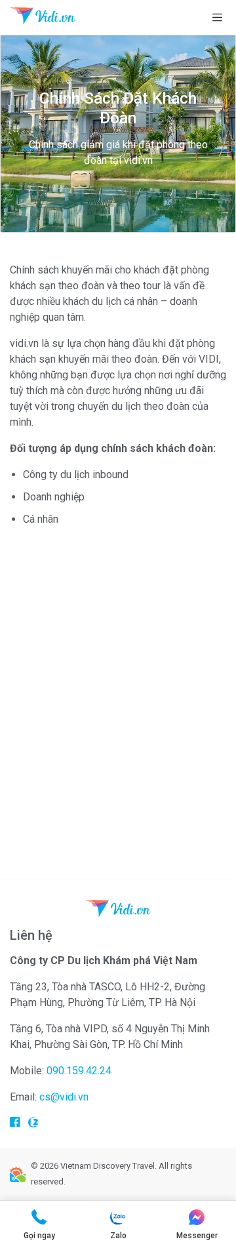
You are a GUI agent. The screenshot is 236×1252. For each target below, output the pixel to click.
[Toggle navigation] (217, 17)
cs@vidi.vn (63, 1097)
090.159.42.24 (79, 1070)
